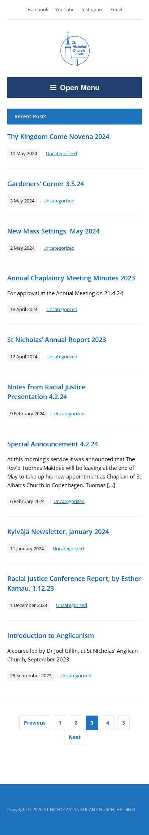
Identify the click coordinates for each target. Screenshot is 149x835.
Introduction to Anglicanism (50, 635)
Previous (35, 722)
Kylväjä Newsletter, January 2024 (58, 531)
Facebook (37, 9)
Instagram (92, 9)
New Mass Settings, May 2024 (53, 231)
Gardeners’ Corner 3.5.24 (45, 183)
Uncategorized (61, 153)
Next (75, 737)
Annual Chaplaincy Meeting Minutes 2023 (71, 278)
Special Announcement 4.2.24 (52, 444)
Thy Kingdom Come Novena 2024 (58, 136)
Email (116, 9)
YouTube (64, 9)
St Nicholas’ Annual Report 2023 (56, 339)
